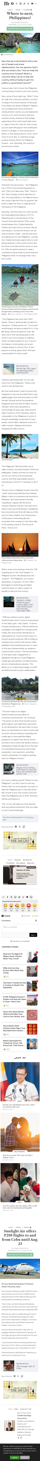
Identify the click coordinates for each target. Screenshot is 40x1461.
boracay (27, 860)
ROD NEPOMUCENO (21, 22)
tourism (10, 863)
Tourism (26, 10)
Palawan (20, 863)
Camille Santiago (21, 1248)
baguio (30, 863)
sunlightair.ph (17, 1355)
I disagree (24, 1457)
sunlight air (25, 1409)
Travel (18, 10)
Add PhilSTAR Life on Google (18, 29)
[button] (35, 3)
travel (17, 860)
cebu (16, 1409)
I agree (14, 1458)
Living (10, 10)
